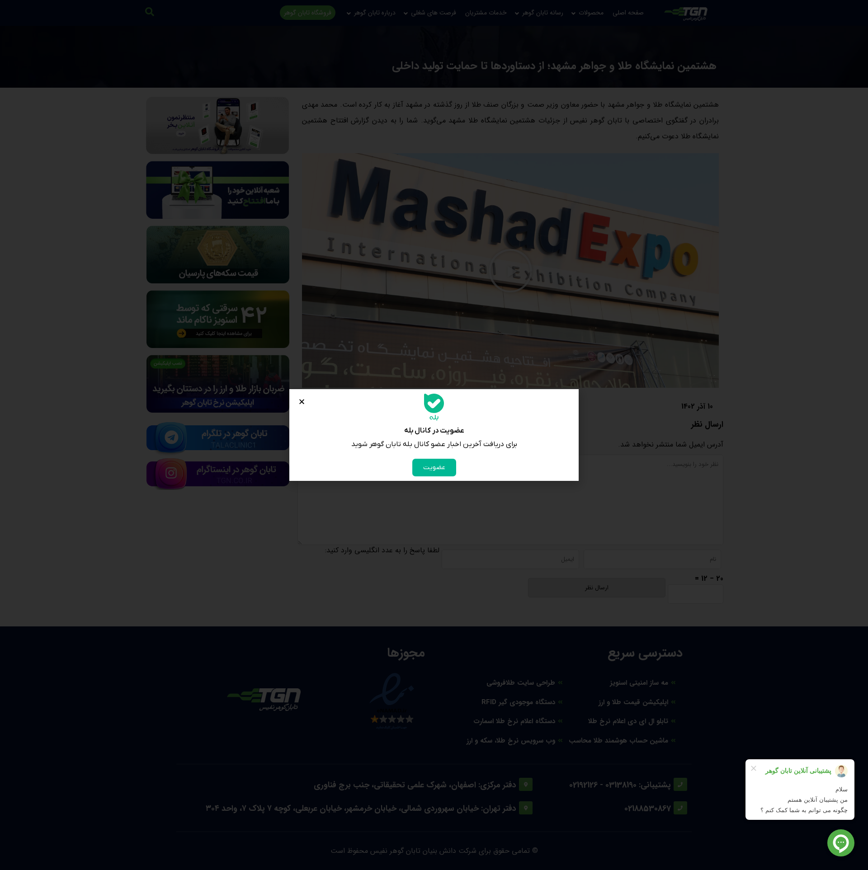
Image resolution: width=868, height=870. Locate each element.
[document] (434, 435)
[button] (301, 401)
